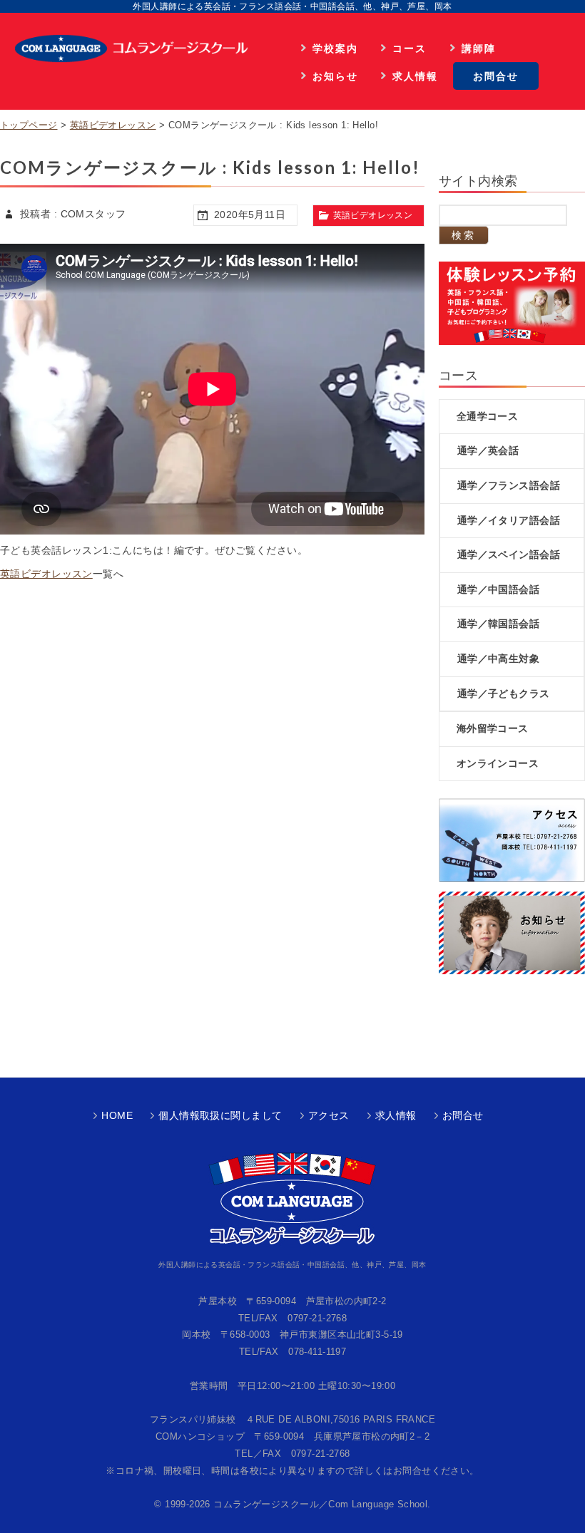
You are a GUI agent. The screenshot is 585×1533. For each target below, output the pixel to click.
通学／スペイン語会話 (508, 554)
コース (409, 48)
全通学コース (488, 416)
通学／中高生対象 (498, 658)
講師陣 (479, 48)
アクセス (329, 1115)
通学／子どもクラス (503, 693)
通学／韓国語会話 (498, 623)
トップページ (29, 125)
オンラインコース (498, 763)
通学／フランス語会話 (508, 485)
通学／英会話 (488, 450)
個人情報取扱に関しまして (220, 1115)
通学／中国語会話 (498, 589)
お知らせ (335, 76)
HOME (117, 1115)
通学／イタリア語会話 (508, 520)
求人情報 (415, 76)
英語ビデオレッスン (113, 125)
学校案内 (335, 48)
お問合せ (496, 76)
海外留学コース (493, 728)
